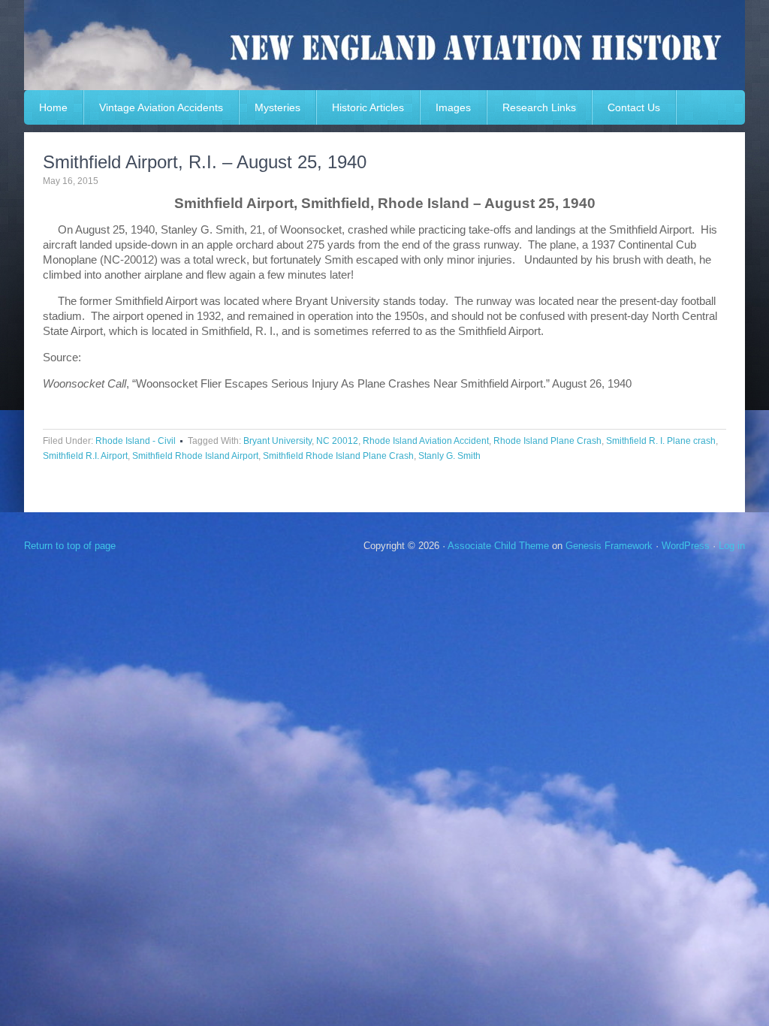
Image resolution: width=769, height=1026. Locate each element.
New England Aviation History (384, 45)
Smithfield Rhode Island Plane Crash (338, 456)
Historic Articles (368, 107)
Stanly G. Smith (449, 456)
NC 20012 (337, 441)
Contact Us (634, 107)
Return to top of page (70, 545)
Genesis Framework (609, 545)
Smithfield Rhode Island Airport (195, 456)
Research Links (539, 107)
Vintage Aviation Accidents (161, 107)
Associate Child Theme (498, 545)
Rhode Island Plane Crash (547, 441)
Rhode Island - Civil (135, 441)
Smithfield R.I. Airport (85, 456)
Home (53, 107)
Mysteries (277, 107)
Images (453, 107)
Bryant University (277, 441)
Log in (732, 545)
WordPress (686, 545)
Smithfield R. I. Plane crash (661, 441)
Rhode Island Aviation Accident (426, 441)
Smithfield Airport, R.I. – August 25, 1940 (204, 162)
